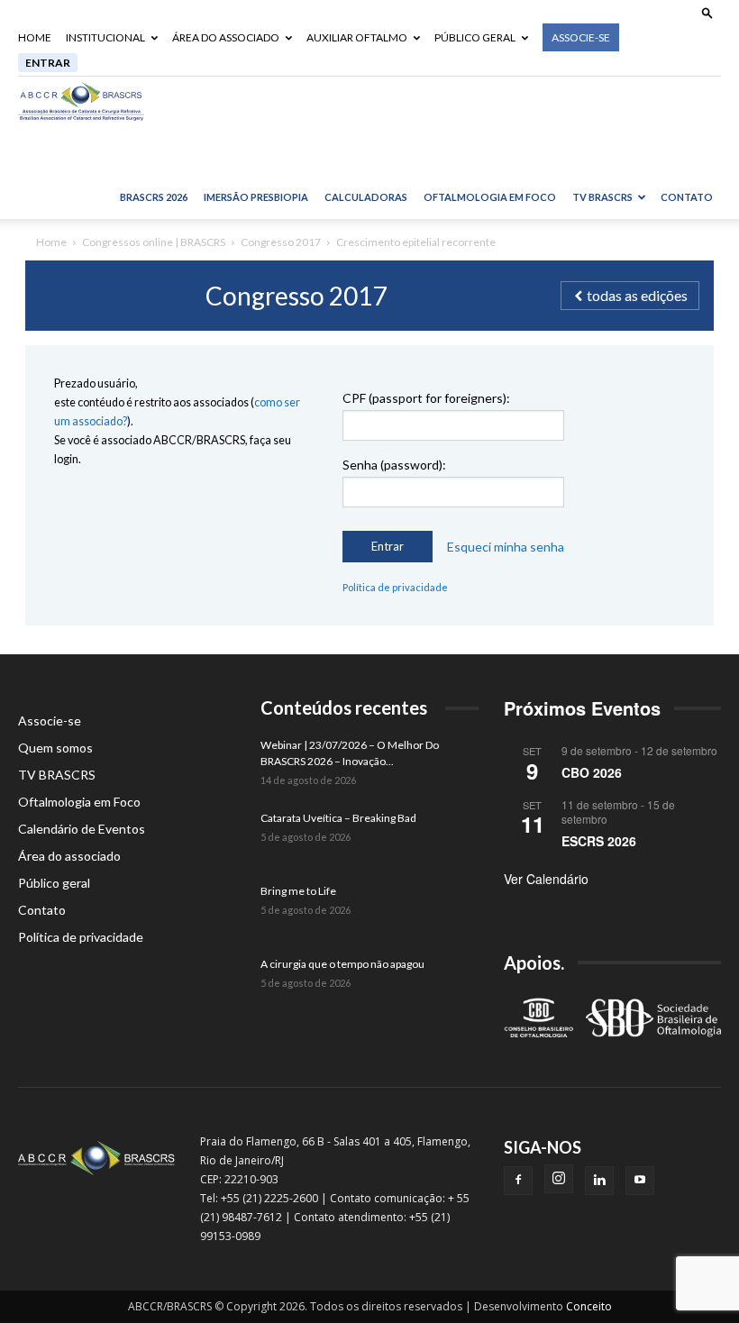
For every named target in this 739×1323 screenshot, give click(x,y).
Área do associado (225, 37)
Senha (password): (394, 464)
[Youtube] (639, 1180)
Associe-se (581, 37)
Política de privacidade (395, 587)
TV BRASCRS (602, 197)
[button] (707, 12)
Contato (687, 197)
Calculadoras (365, 197)
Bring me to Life (298, 891)
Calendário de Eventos (81, 828)
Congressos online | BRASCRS (153, 242)
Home (34, 37)
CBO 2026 (591, 772)
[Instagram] (558, 1178)
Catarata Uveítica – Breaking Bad (338, 818)
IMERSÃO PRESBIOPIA (256, 197)
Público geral (474, 37)
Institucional (105, 37)
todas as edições (636, 295)
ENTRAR (47, 62)
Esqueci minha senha (505, 547)
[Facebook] (518, 1180)
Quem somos (55, 747)
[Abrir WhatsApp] (694, 1277)
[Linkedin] (599, 1180)
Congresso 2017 (281, 242)
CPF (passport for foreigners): (426, 398)
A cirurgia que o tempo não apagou (342, 964)
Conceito (589, 1306)
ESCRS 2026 (598, 841)
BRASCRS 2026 (153, 197)
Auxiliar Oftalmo (356, 37)
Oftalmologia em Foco (490, 197)
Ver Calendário (546, 879)
